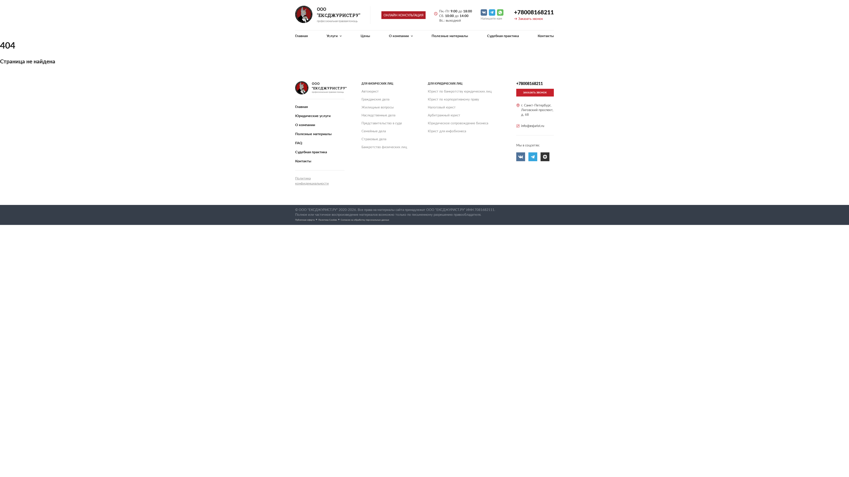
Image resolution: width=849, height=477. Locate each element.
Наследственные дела (378, 115)
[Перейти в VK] (484, 12)
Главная (301, 36)
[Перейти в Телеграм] (492, 12)
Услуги (332, 36)
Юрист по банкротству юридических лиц (460, 91)
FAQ (298, 143)
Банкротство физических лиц (384, 147)
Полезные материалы (450, 36)
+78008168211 (534, 12)
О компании (399, 36)
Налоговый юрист (442, 107)
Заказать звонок (530, 19)
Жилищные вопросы (377, 107)
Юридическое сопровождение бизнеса (458, 123)
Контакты (546, 36)
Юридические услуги (313, 116)
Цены (365, 36)
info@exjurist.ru (532, 126)
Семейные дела (373, 131)
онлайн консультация (403, 15)
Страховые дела (373, 139)
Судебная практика (503, 36)
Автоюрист (370, 91)
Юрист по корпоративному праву (453, 99)
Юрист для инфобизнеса (447, 131)
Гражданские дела (375, 99)
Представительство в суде (381, 123)
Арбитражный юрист (444, 115)
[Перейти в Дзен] (545, 156)
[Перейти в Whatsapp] (500, 12)
